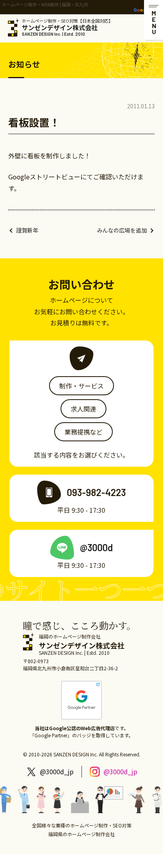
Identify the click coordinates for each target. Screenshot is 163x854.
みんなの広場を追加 (122, 230)
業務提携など (83, 432)
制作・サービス (81, 385)
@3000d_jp (57, 771)
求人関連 (83, 409)
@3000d (96, 547)
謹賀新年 (27, 230)
